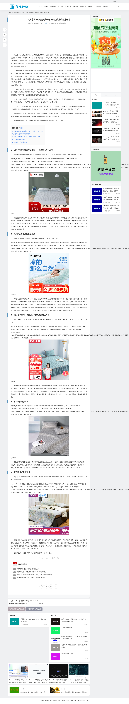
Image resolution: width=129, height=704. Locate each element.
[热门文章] (106, 95)
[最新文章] (96, 95)
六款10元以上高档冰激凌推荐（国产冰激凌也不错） (31, 572)
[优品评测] (19, 6)
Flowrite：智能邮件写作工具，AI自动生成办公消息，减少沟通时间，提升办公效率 (38, 682)
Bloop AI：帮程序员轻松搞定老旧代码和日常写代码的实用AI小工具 (58, 682)
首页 (40, 6)
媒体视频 (60, 6)
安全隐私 (75, 6)
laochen (16, 601)
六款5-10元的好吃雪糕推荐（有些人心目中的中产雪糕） (33, 575)
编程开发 (83, 6)
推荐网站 (98, 6)
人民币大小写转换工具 (68, 627)
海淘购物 (25, 624)
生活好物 (17, 12)
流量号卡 (107, 194)
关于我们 (70, 700)
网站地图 (64, 700)
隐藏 (21, 128)
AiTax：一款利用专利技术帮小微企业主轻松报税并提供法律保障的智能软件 (78, 682)
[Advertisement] (49, 39)
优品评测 (57, 700)
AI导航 (46, 6)
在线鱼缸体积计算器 (67, 653)
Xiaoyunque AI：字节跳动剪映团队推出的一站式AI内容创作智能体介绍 (111, 139)
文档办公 (68, 6)
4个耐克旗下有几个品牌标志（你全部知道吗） (29, 577)
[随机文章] (116, 95)
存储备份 (90, 6)
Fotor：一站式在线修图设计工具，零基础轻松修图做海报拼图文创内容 (18, 682)
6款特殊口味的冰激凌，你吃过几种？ (27, 569)
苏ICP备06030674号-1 (81, 700)
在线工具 (116, 1)
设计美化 (53, 6)
